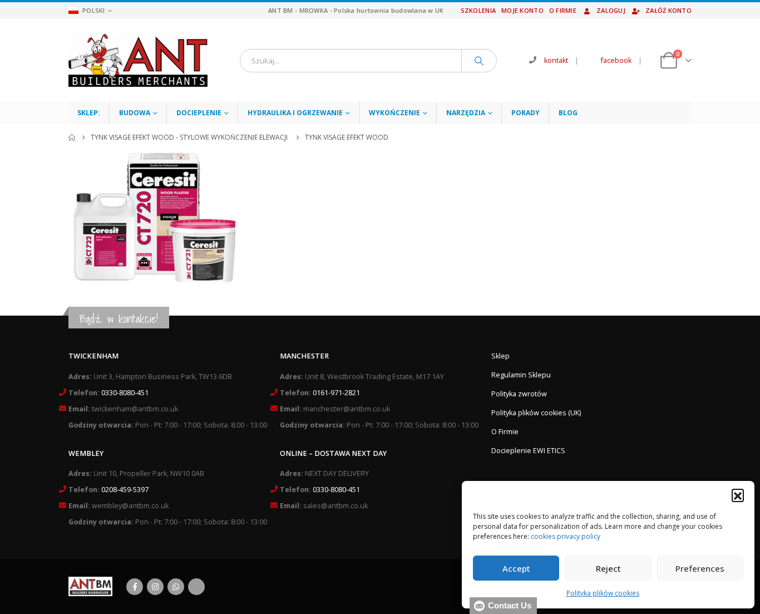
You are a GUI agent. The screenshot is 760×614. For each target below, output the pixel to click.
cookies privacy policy (565, 536)
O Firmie (505, 431)
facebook (616, 60)
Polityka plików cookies (602, 593)
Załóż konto (668, 10)
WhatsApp (175, 586)
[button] (737, 494)
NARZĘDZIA (465, 112)
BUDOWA (134, 112)
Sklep (500, 356)
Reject (608, 568)
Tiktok (196, 586)
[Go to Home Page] (71, 137)
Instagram (155, 586)
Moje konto (522, 10)
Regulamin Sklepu (521, 375)
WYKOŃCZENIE (394, 112)
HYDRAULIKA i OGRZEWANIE (295, 112)
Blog (568, 112)
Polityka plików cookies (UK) (536, 412)
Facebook (134, 586)
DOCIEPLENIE (198, 112)
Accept (516, 568)
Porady (525, 112)
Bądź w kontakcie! (119, 319)
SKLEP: (88, 112)
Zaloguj (610, 10)
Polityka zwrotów (519, 394)
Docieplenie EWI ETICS (528, 450)
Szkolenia (478, 10)
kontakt (556, 60)
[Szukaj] (479, 61)
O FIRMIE (562, 10)
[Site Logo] (138, 60)
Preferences (699, 568)
